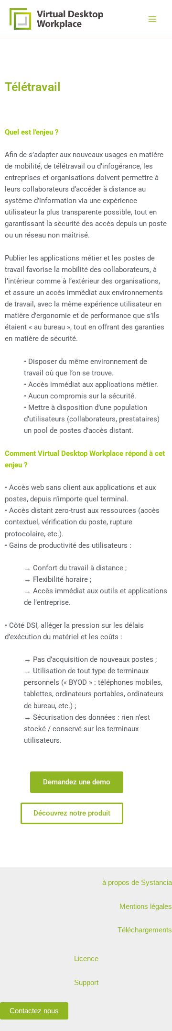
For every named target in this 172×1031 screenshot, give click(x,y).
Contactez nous (34, 1011)
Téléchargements (145, 930)
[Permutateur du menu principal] (152, 19)
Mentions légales (145, 906)
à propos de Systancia (137, 882)
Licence (86, 959)
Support (86, 982)
